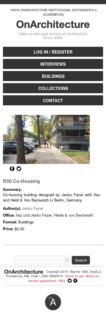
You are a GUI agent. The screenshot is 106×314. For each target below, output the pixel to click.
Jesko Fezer (32, 208)
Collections (53, 88)
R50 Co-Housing (21, 181)
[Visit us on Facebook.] (75, 280)
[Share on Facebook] (12, 168)
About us (92, 276)
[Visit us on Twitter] (69, 280)
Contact (53, 100)
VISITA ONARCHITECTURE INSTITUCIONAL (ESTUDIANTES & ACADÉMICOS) (53, 12)
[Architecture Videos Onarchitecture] (53, 25)
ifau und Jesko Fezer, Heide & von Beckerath (54, 215)
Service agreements (42, 280)
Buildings (53, 76)
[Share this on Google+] (5, 168)
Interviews (53, 64)
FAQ (62, 280)
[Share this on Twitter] (18, 168)
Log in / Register (53, 52)
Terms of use (74, 276)
